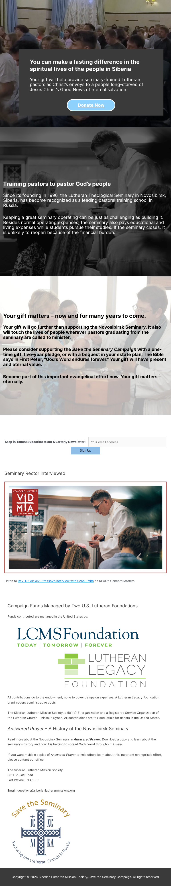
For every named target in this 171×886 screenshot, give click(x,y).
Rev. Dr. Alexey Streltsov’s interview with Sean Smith (56, 581)
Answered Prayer (87, 739)
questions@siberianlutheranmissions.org (46, 790)
